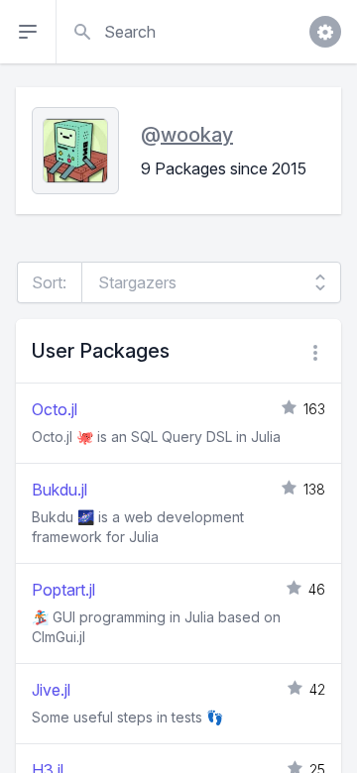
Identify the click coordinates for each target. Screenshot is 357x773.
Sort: (49, 282)
